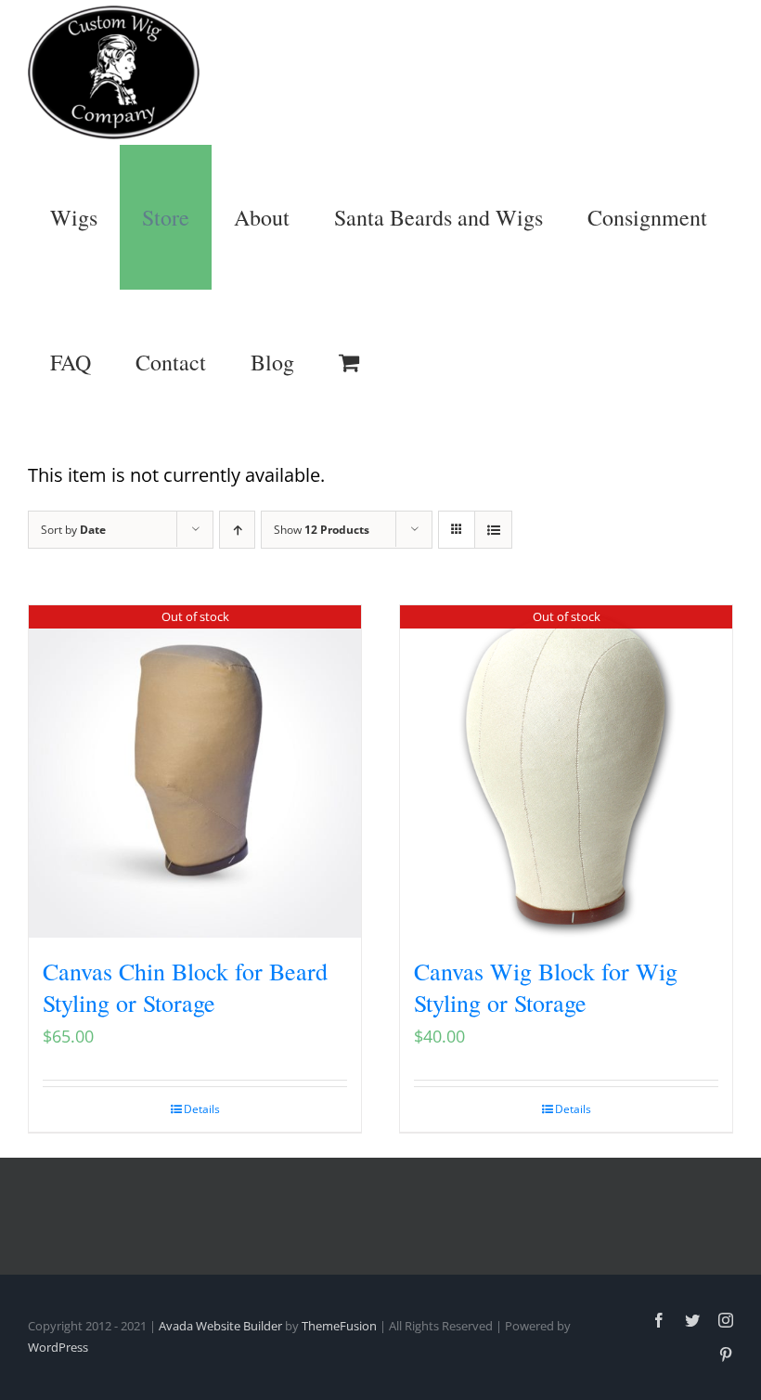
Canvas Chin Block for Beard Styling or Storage (185, 986)
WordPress (58, 1347)
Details (202, 1109)
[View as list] (493, 530)
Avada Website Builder (220, 1325)
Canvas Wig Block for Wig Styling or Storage (545, 986)
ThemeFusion (339, 1325)
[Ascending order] (237, 530)
